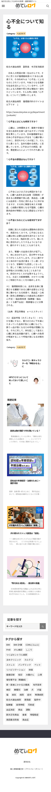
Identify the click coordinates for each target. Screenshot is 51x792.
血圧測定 (10, 709)
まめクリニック (13, 659)
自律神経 (20, 704)
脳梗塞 (9, 704)
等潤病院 (39, 694)
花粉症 (31, 704)
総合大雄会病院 (13, 699)
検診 (8, 689)
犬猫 (39, 689)
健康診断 (10, 674)
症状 (29, 694)
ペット (37, 664)
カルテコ (28, 659)
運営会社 (27, 761)
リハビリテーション (15, 669)
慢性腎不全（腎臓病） (16, 679)
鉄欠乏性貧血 (12, 714)
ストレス (10, 664)
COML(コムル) (32, 644)
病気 (14, 694)
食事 (24, 714)
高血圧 (25, 719)
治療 (26, 689)
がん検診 (18, 649)
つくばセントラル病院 (16, 654)
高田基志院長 (12, 719)
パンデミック (24, 664)
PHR (8, 649)
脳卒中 (37, 699)
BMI (8, 644)
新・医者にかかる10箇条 (18, 684)
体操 (31, 669)
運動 (28, 709)
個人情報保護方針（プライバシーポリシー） (27, 769)
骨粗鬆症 (34, 714)
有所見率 (37, 684)
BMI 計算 (18, 644)
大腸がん (30, 674)
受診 (20, 674)
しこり (29, 649)
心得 (40, 674)
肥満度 (27, 699)
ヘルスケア (21, 33)
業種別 (17, 689)
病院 (22, 694)
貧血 (20, 709)
